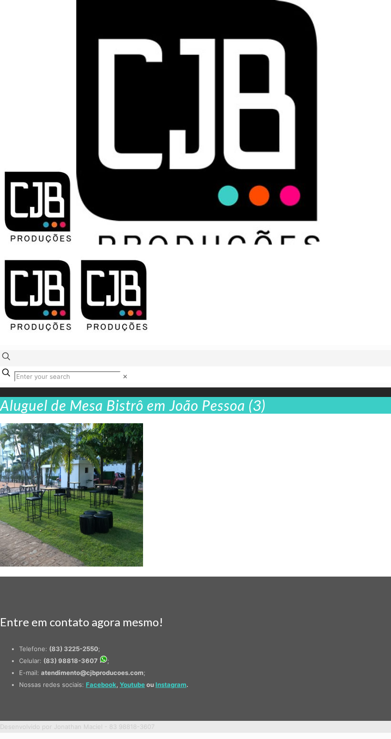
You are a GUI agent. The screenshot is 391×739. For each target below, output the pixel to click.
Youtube (132, 684)
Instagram (170, 684)
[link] (125, 376)
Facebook (101, 684)
